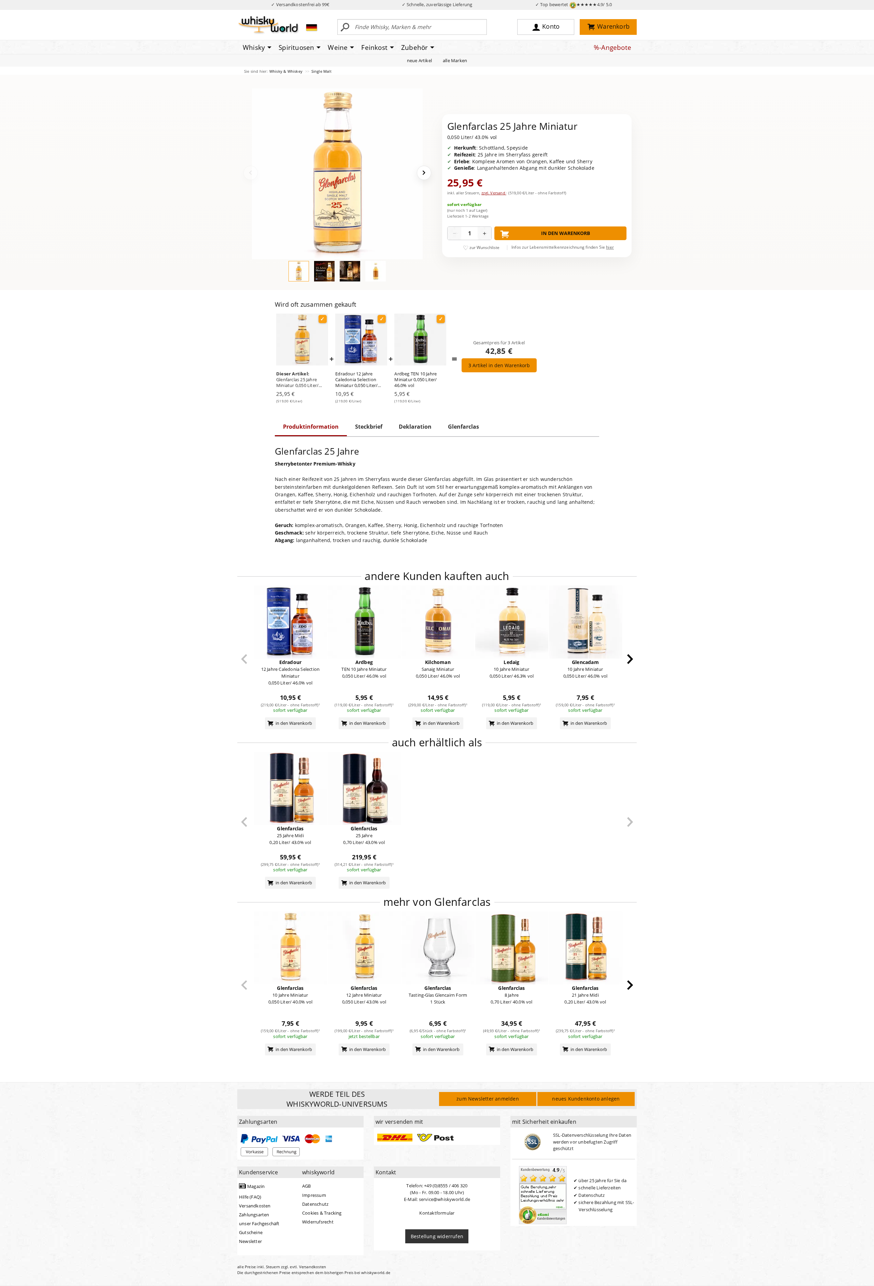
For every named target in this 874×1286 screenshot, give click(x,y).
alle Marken (455, 60)
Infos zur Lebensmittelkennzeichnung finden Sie (562, 247)
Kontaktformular (436, 1213)
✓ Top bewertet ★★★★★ (573, 4)
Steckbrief (368, 426)
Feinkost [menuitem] (374, 47)
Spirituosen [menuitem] (296, 47)
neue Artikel (419, 60)
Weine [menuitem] (338, 47)
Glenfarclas (463, 426)
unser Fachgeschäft (259, 1223)
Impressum (314, 1195)
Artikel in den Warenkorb (499, 365)
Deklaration (415, 426)
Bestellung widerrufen (437, 1236)
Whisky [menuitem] (254, 47)
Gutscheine (251, 1232)
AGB (306, 1186)
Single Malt (321, 71)
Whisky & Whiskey (286, 71)
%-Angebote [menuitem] (612, 47)
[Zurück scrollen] (244, 659)
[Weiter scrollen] (630, 659)
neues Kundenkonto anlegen (586, 1098)
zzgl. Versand (493, 192)
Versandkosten (255, 1206)
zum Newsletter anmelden (487, 1098)
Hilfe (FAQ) (250, 1197)
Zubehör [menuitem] (414, 47)
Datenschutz (315, 1204)
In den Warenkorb (565, 233)
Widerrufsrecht (318, 1222)
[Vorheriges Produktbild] (250, 173)
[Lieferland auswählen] (312, 27)
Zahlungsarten (254, 1215)
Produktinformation (311, 426)
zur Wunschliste (484, 247)
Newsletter (250, 1241)
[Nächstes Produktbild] (424, 173)
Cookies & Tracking (322, 1213)
